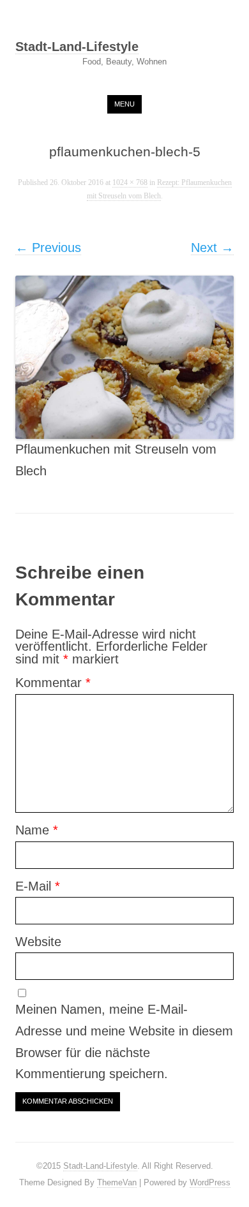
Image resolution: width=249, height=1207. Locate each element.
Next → (212, 248)
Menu (124, 104)
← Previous (48, 248)
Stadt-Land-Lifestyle (77, 47)
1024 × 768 (129, 183)
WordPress (210, 1182)
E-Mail (37, 886)
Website (38, 942)
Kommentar (53, 683)
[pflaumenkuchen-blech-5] (124, 358)
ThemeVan (117, 1182)
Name (36, 830)
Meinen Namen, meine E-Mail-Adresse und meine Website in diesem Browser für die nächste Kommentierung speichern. (124, 1041)
